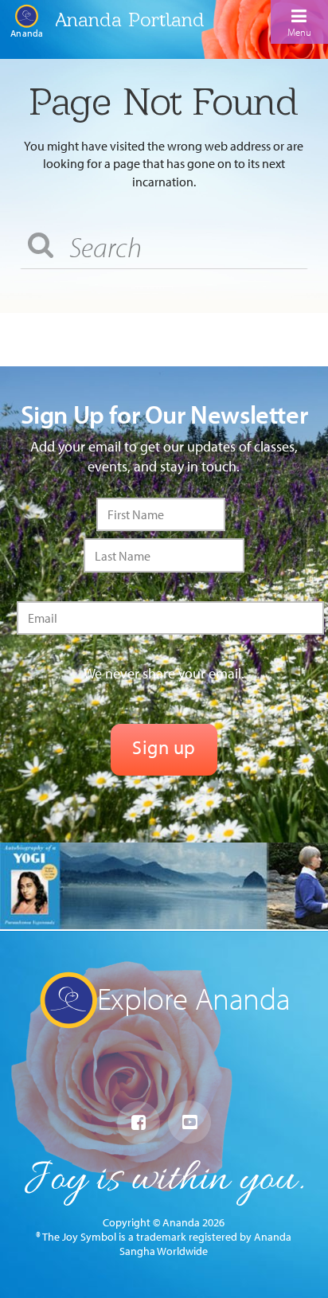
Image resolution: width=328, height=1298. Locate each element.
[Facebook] (138, 1122)
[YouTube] (189, 1122)
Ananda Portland (130, 19)
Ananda (26, 32)
